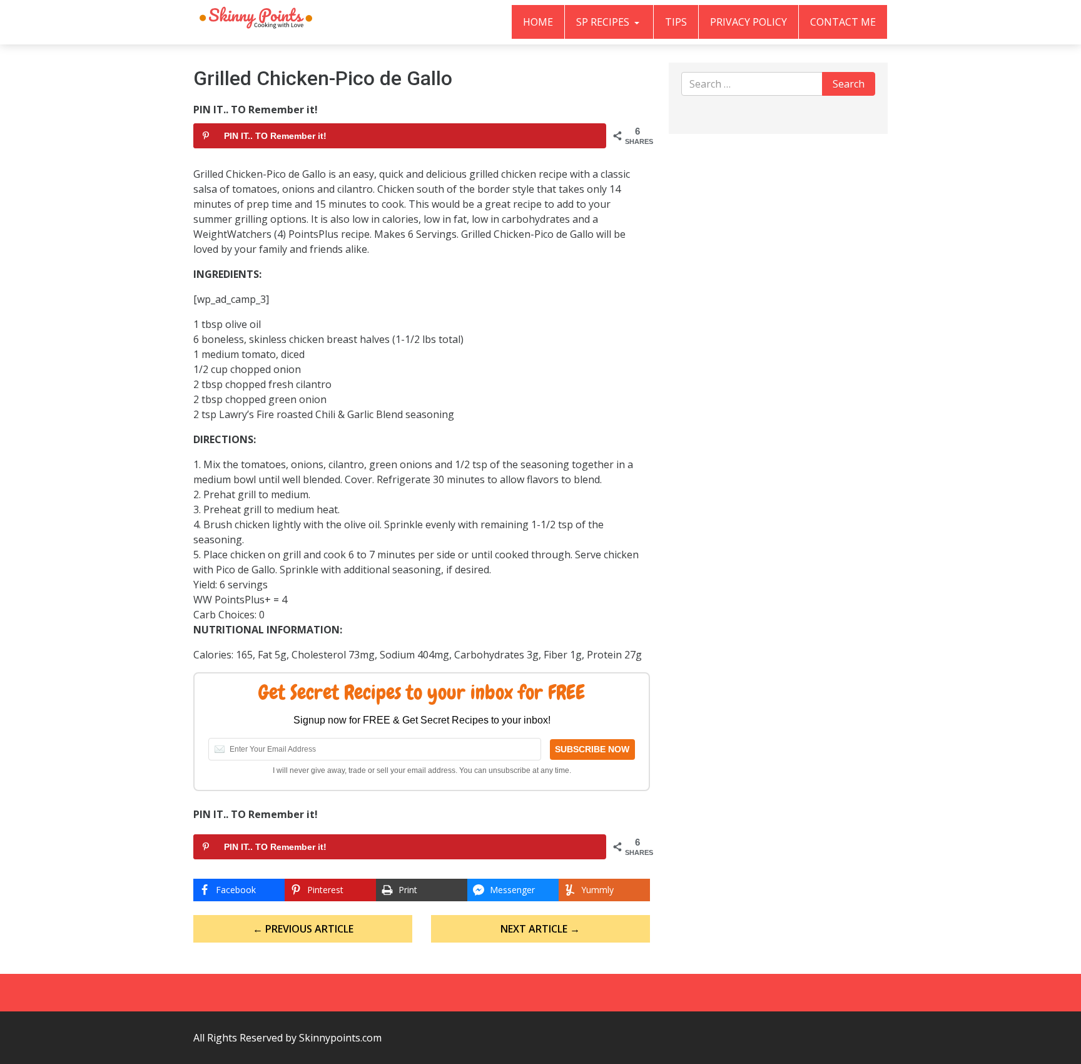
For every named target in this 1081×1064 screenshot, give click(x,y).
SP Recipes (604, 22)
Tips (676, 22)
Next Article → (540, 929)
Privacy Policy (748, 22)
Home (538, 22)
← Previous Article (303, 929)
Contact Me (843, 22)
